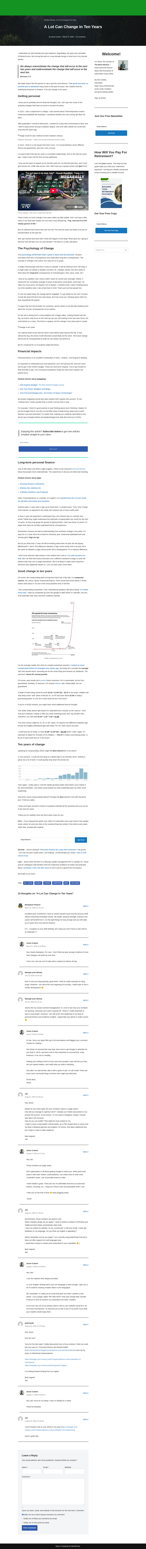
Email (46, 1467)
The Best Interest (49, 20)
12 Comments (81, 37)
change (47, 883)
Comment (26, 1477)
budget (38, 883)
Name (25, 1467)
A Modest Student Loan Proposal (34, 492)
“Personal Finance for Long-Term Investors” (58, 850)
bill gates (28, 883)
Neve (58, 1546)
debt (66, 883)
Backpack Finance (32, 905)
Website (68, 1467)
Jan (26, 1094)
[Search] (126, 250)
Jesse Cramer (56, 37)
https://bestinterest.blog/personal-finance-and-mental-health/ (49, 1350)
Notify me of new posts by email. (36, 1523)
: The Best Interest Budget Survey (42, 385)
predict (43, 680)
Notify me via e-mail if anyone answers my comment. (44, 1515)
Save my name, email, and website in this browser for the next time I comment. (53, 1511)
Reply (85, 906)
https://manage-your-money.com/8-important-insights (46, 1365)
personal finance (78, 469)
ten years (75, 883)
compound (57, 883)
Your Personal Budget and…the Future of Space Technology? (46, 393)
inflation (58, 683)
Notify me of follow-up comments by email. (40, 1519)
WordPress (75, 1546)
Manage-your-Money (33, 972)
